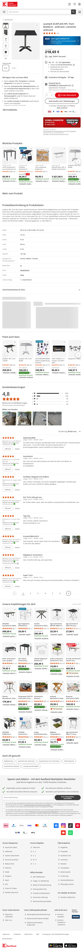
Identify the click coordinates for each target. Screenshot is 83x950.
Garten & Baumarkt (12, 856)
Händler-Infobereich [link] (68, 897)
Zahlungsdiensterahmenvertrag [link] (38, 914)
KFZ (6, 884)
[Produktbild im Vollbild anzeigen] (26, 41)
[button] (50, 393)
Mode (7, 872)
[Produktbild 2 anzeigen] (6, 32)
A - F (34, 851)
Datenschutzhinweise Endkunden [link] (34, 924)
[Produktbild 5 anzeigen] (6, 52)
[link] (69, 4)
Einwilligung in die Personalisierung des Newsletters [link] (43, 811)
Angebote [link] (64, 847)
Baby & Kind (9, 864)
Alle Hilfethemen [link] (39, 877)
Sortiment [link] (64, 860)
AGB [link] (37, 934)
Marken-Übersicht (11, 892)
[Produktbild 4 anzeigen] (6, 46)
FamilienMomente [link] (67, 880)
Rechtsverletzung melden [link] (42, 901)
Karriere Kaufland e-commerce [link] (61, 922)
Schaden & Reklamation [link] (41, 893)
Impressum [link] (6, 934)
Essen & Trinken (11, 888)
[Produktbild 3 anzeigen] (6, 39)
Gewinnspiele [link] (65, 872)
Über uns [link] (8, 920)
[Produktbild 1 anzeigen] (6, 26)
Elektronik (8, 851)
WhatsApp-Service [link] (67, 884)
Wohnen (8, 868)
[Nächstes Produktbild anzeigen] (5, 58)
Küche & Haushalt (11, 860)
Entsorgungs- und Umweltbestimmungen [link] (55, 934)
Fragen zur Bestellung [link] (41, 881)
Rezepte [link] (63, 864)
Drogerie (8, 876)
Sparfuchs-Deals (11, 847)
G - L (34, 856)
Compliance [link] (17, 934)
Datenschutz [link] (28, 934)
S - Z (34, 864)
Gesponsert (5, 165)
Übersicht (36, 847)
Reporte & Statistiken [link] (9, 915)
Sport (7, 880)
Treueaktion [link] (65, 868)
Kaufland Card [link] (66, 856)
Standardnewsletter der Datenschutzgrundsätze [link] (37, 805)
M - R (35, 860)
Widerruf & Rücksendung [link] (42, 885)
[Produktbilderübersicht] (5, 41)
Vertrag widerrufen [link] (40, 889)
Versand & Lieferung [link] (40, 897)
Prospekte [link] (64, 851)
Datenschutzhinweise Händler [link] (38, 918)
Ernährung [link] (64, 876)
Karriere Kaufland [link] (60, 915)
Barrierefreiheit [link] (7, 939)
